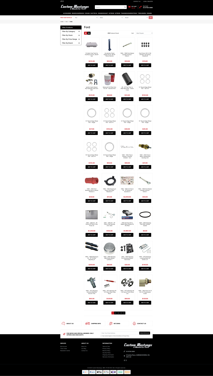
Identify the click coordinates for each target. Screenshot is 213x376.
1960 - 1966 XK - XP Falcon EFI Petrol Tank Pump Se (92, 224)
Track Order (63, 348)
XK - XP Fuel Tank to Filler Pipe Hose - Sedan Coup (127, 88)
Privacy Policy (126, 335)
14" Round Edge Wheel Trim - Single (127, 121)
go (151, 17)
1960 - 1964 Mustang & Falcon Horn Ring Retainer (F (109, 190)
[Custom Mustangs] (74, 7)
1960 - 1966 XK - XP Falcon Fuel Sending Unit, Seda (109, 224)
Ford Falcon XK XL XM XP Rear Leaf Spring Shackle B (145, 54)
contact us (136, 1)
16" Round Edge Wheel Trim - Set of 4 (91, 155)
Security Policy (107, 352)
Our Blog (83, 348)
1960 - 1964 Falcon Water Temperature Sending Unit (145, 156)
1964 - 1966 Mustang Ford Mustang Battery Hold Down (127, 258)
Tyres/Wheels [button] (142, 13)
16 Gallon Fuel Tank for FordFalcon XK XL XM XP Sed (91, 54)
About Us (83, 346)
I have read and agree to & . (115, 335)
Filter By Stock (67, 35)
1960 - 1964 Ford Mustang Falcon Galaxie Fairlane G (91, 190)
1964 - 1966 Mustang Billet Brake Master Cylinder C (109, 258)
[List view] (89, 33)
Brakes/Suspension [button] (78, 13)
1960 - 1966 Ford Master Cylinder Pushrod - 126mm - (127, 54)
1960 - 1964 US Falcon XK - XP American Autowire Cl (127, 190)
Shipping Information (108, 354)
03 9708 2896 (148, 7)
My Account (63, 346)
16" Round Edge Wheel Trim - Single (109, 155)
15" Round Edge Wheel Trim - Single (145, 121)
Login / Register (148, 1)
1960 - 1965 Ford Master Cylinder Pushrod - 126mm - (145, 190)
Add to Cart (92, 65)
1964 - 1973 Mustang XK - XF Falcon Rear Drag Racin (109, 292)
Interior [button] (117, 13)
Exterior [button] (111, 13)
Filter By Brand (67, 43)
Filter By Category (68, 31)
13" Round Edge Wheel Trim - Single (91, 121)
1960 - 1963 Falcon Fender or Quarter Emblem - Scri (127, 156)
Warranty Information (108, 357)
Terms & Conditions (117, 335)
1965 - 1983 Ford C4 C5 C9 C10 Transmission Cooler (145, 292)
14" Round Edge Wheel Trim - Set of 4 (109, 121)
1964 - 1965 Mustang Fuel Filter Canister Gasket (145, 224)
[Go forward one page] (123, 313)
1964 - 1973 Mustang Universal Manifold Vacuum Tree (92, 292)
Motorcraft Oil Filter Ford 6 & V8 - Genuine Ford (109, 87)
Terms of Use (106, 346)
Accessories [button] (67, 13)
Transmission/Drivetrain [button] (129, 13)
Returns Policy (106, 350)
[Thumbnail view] (85, 33)
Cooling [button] (87, 13)
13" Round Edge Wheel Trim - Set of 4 (145, 87)
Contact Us (84, 350)
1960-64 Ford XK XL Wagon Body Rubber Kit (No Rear (127, 224)
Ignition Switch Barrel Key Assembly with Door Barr (91, 88)
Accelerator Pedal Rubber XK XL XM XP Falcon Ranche (109, 54)
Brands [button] (149, 13)
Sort (132, 33)
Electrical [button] (94, 13)
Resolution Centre (65, 350)
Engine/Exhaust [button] (103, 13)
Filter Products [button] (67, 27)
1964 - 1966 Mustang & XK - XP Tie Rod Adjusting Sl (91, 258)
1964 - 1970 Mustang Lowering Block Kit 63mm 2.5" (145, 258)
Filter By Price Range (69, 39)
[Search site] (125, 7)
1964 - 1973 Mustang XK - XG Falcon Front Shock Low (127, 292)
